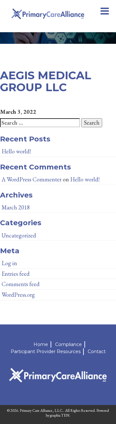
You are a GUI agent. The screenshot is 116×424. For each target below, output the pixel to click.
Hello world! (16, 151)
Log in (9, 263)
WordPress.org (18, 294)
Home (41, 344)
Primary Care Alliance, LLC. (41, 410)
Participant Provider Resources (46, 351)
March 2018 (16, 207)
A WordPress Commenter (32, 179)
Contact (97, 351)
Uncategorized (19, 235)
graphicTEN (59, 415)
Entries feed (16, 273)
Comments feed (21, 284)
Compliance (68, 344)
